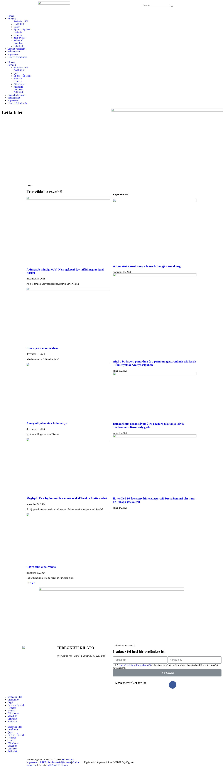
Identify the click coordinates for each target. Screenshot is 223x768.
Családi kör (19, 24)
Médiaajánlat (14, 51)
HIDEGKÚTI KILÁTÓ (75, 648)
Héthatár (18, 32)
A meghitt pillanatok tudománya (47, 423)
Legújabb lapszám (16, 48)
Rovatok (12, 18)
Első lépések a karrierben (42, 348)
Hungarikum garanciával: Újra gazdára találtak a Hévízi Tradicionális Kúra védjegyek (148, 425)
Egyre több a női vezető (41, 566)
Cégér (16, 27)
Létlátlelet (18, 43)
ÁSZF (43, 762)
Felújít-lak (18, 46)
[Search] (172, 6)
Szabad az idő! (21, 21)
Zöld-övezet (19, 37)
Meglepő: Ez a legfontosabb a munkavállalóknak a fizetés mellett (67, 498)
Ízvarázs (18, 35)
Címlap (11, 16)
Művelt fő (18, 40)
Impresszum (13, 54)
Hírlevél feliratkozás (17, 57)
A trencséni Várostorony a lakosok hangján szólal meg (147, 266)
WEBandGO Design (58, 765)
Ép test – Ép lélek (22, 29)
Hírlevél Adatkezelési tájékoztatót (135, 665)
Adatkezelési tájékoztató (59, 762)
